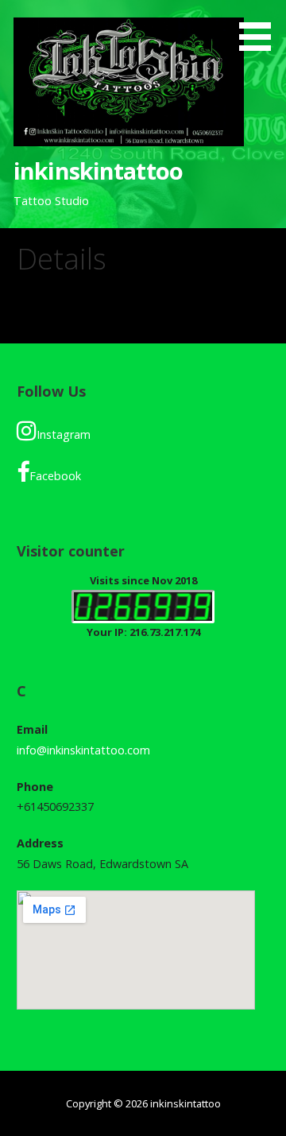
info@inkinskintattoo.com (83, 750)
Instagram (64, 434)
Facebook (55, 475)
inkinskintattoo (98, 170)
